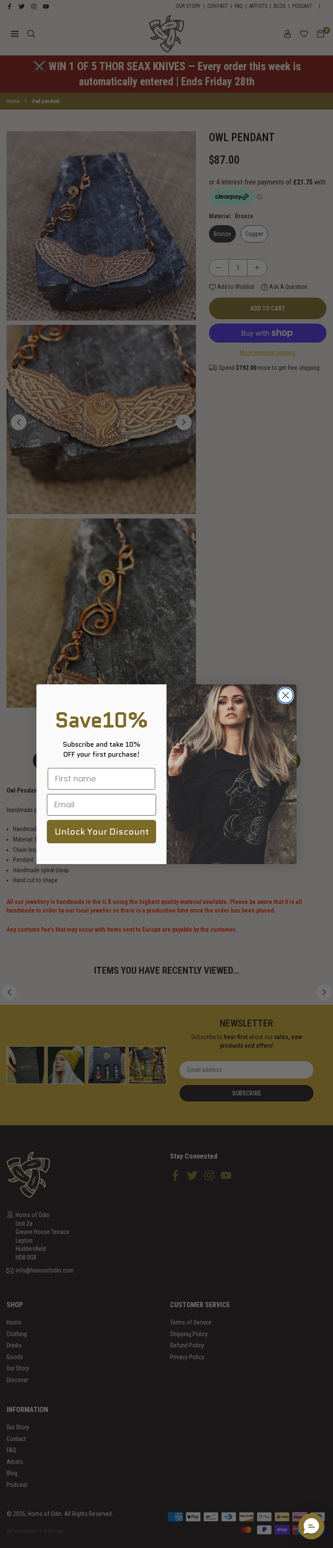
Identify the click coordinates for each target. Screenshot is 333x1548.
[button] (311, 1526)
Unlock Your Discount (102, 832)
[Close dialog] (285, 695)
